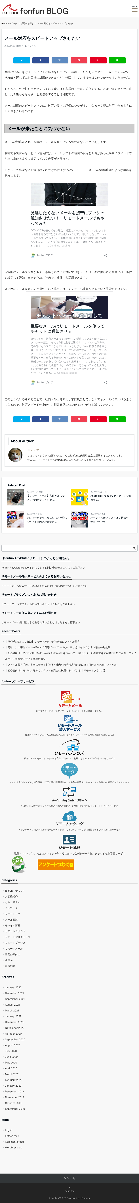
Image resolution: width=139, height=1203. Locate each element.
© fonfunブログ (57, 1198)
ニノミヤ (31, 46)
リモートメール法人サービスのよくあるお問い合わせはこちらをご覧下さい (44, 585)
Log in (8, 1130)
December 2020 (14, 1022)
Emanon (86, 1198)
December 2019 (14, 1091)
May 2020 (11, 1062)
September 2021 (15, 998)
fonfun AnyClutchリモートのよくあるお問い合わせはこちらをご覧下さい (43, 567)
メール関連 (11, 919)
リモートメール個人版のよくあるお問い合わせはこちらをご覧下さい (40, 622)
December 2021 (14, 993)
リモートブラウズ (15, 942)
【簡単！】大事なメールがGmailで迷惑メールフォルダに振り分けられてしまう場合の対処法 (57, 647)
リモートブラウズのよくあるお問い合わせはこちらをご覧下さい (38, 604)
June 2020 (11, 1056)
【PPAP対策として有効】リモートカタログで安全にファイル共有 (42, 641)
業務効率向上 (12, 954)
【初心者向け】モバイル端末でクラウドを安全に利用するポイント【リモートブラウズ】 (55, 670)
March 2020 (12, 1074)
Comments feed (14, 1141)
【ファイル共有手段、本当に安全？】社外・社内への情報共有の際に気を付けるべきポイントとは (61, 664)
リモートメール (14, 948)
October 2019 (13, 1103)
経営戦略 (10, 965)
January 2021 (13, 1016)
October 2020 (13, 1033)
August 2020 (12, 1045)
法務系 (9, 960)
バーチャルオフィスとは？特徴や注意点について (110, 519)
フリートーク (12, 913)
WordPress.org (13, 1147)
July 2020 (11, 1050)
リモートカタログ (15, 931)
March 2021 (12, 1010)
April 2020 (11, 1068)
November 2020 (14, 1027)
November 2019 (14, 1097)
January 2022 (13, 987)
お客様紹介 (11, 896)
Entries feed (12, 1135)
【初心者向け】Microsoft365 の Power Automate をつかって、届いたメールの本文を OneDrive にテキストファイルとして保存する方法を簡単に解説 (70, 655)
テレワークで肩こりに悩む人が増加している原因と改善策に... (47, 519)
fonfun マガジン (14, 890)
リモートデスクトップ (17, 936)
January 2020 (13, 1085)
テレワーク (11, 908)
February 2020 (13, 1079)
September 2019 (15, 1108)
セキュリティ (12, 902)
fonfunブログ (10, 23)
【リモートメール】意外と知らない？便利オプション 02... (46, 497)
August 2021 (12, 1004)
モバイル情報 (12, 925)
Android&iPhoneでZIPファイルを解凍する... (110, 497)
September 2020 (15, 1039)
